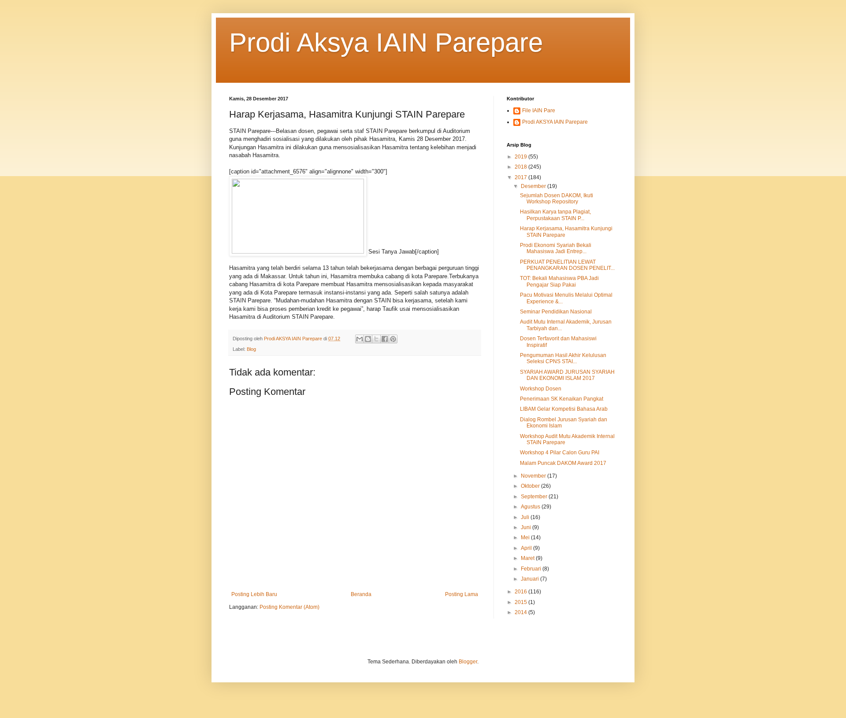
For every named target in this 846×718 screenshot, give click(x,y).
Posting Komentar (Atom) (289, 607)
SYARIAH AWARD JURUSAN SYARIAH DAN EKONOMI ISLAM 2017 (567, 375)
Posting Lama (461, 594)
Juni (526, 527)
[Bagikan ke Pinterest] (393, 339)
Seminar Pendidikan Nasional (556, 312)
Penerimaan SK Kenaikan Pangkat (561, 399)
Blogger (468, 662)
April (527, 548)
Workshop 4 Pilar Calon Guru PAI (559, 452)
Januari (530, 579)
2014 (521, 612)
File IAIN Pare (538, 110)
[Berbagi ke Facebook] (384, 339)
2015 (521, 602)
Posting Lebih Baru (254, 594)
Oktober (531, 486)
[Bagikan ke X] (376, 339)
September (535, 496)
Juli (526, 517)
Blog (251, 349)
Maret (528, 558)
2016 (521, 592)
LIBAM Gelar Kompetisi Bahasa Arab (564, 409)
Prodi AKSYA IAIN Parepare (555, 122)
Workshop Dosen (540, 389)
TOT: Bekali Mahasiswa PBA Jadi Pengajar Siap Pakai (559, 281)
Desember (534, 186)
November (534, 476)
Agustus (531, 507)
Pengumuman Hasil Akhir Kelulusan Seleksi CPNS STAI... (563, 358)
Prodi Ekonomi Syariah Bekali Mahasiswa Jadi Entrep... (555, 248)
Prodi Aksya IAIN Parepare (386, 42)
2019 (521, 157)
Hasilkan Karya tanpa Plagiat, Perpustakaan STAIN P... (555, 215)
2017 (521, 177)
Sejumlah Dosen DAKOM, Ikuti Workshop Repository (556, 198)
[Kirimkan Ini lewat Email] (359, 339)
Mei (526, 537)
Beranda (361, 594)
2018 (521, 167)
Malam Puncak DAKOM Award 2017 (563, 463)
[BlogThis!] (368, 339)
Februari (531, 569)
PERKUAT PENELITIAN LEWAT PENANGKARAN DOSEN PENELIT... (567, 265)
